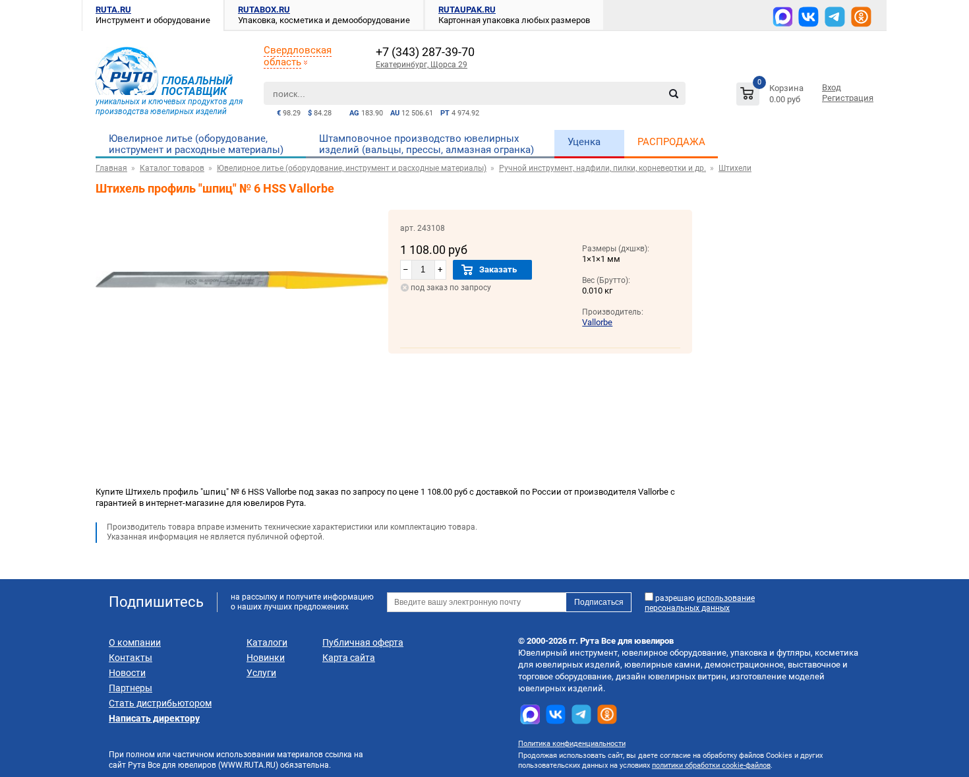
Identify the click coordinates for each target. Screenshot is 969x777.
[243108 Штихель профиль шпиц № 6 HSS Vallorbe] (242, 347)
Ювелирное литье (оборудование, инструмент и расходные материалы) (196, 144)
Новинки (266, 657)
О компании (135, 642)
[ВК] (808, 17)
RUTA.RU (113, 10)
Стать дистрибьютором (160, 703)
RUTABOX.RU (264, 10)
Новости (127, 673)
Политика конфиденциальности (572, 743)
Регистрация (847, 98)
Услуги (261, 673)
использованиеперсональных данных (700, 603)
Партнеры (130, 688)
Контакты (130, 657)
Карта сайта (348, 657)
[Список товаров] (771, 96)
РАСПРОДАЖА (671, 142)
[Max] (782, 16)
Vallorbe (597, 322)
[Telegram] (835, 17)
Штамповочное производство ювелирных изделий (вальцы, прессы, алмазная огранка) (426, 144)
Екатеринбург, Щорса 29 (421, 64)
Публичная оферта (362, 642)
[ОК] (861, 17)
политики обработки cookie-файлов (711, 765)
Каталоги (267, 642)
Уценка (584, 142)
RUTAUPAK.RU (467, 10)
